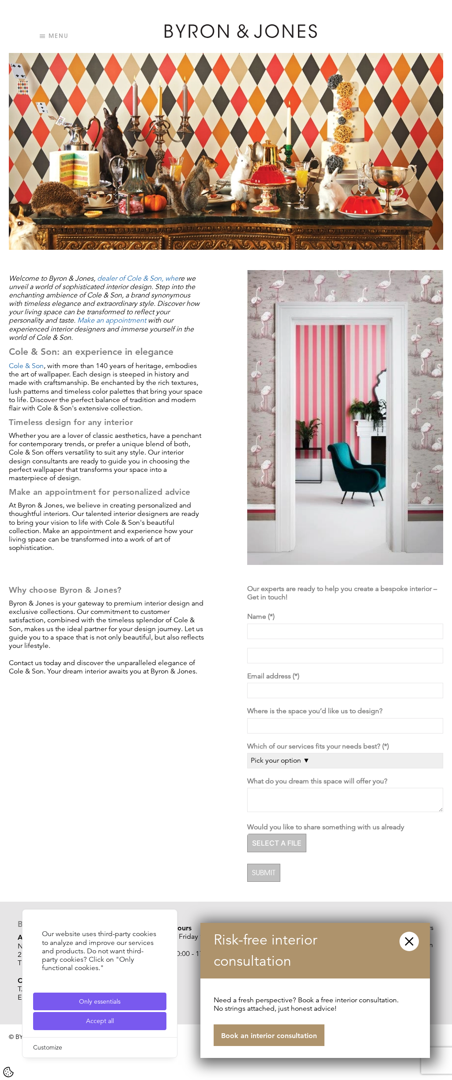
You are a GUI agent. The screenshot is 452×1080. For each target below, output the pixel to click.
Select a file (276, 843)
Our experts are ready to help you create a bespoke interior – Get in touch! (342, 593)
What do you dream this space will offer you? (319, 781)
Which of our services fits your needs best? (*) (319, 746)
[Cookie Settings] (8, 1072)
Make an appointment (111, 320)
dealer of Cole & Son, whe (137, 278)
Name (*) (261, 617)
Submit (263, 872)
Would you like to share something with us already (327, 827)
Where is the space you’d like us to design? (316, 711)
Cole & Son (26, 365)
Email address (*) (274, 676)
